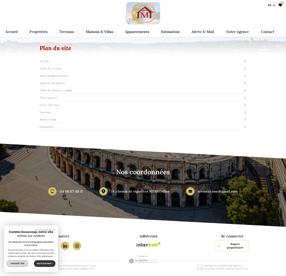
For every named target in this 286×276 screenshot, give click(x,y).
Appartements (137, 31)
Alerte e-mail (202, 31)
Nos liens (45, 112)
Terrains (66, 31)
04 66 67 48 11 (71, 191)
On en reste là (43, 229)
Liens (69, 268)
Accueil (11, 31)
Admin (76, 268)
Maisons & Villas (99, 31)
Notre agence (237, 31)
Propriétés (38, 31)
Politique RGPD (87, 268)
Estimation (170, 31)
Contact (267, 31)
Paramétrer (17, 263)
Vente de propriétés (52, 83)
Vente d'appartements (54, 75)
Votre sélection (49, 105)
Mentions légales (58, 268)
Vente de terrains (51, 68)
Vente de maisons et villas (56, 90)
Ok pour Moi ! (45, 263)
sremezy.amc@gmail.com (218, 191)
